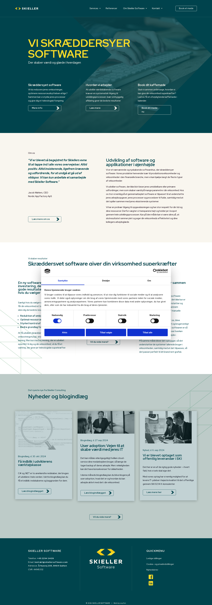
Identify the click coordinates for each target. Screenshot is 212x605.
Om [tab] (149, 280)
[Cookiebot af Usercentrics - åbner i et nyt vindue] (155, 271)
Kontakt (156, 8)
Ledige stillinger (154, 558)
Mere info (37, 108)
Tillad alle (147, 332)
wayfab (123, 603)
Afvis (64, 332)
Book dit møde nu (149, 110)
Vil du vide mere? (99, 342)
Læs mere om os (41, 219)
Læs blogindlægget (32, 491)
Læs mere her (154, 492)
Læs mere (95, 108)
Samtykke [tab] (63, 280)
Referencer (111, 8)
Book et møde (186, 8)
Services (94, 8)
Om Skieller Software (134, 8)
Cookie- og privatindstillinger (160, 564)
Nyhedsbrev (152, 569)
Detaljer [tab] (106, 280)
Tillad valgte (106, 332)
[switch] (90, 321)
